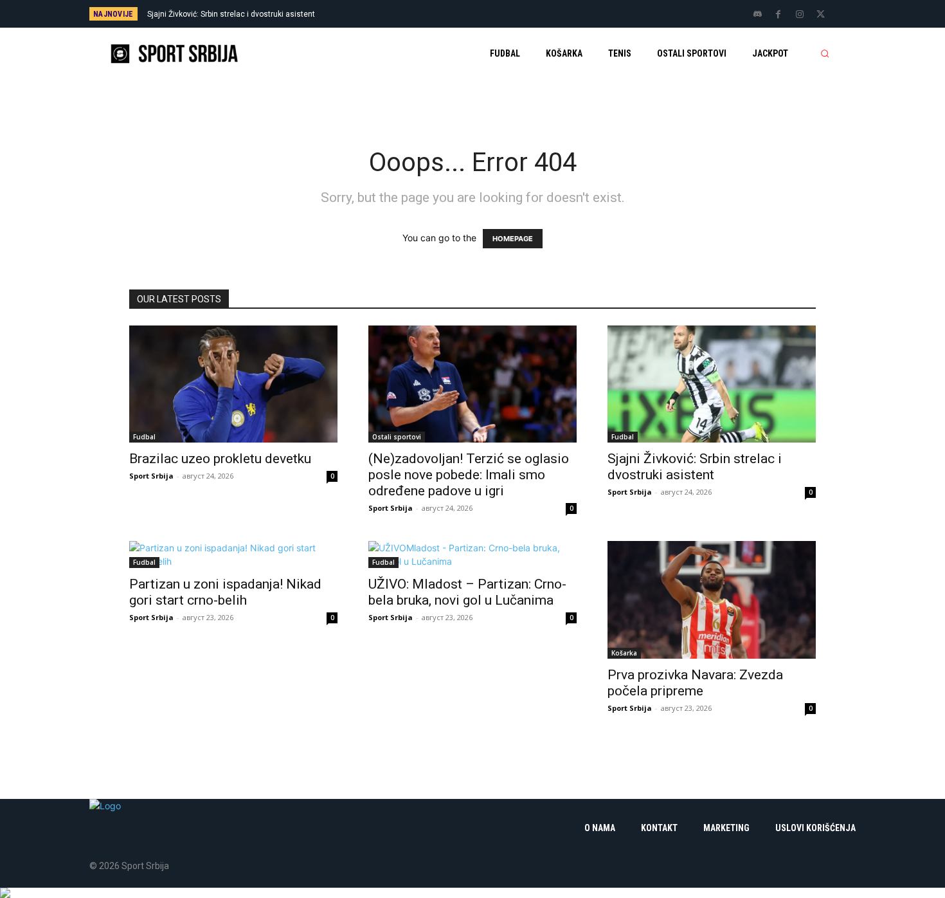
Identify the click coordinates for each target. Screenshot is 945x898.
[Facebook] (779, 15)
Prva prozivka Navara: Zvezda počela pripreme (695, 683)
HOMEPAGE (512, 238)
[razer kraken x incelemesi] (472, 893)
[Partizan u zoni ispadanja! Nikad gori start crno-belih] (233, 554)
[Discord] (757, 15)
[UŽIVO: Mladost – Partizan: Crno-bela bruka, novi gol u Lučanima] (472, 554)
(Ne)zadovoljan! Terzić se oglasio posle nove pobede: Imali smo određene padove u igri (468, 475)
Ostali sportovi (396, 436)
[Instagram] (800, 15)
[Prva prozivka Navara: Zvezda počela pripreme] (712, 599)
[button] (825, 53)
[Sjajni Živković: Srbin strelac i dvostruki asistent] (712, 384)
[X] (821, 15)
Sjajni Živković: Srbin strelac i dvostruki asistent (231, 14)
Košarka (624, 652)
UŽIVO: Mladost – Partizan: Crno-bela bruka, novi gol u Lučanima (467, 592)
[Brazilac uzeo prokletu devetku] (233, 384)
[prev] (495, 14)
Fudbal (144, 436)
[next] (515, 14)
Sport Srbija (151, 476)
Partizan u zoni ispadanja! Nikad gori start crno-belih (225, 592)
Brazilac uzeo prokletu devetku (220, 458)
